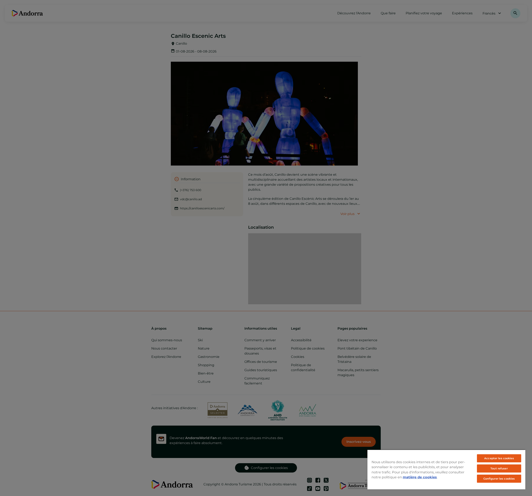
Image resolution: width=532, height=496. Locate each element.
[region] (446, 469)
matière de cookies (420, 477)
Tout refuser (499, 468)
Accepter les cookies (499, 458)
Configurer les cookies (499, 478)
